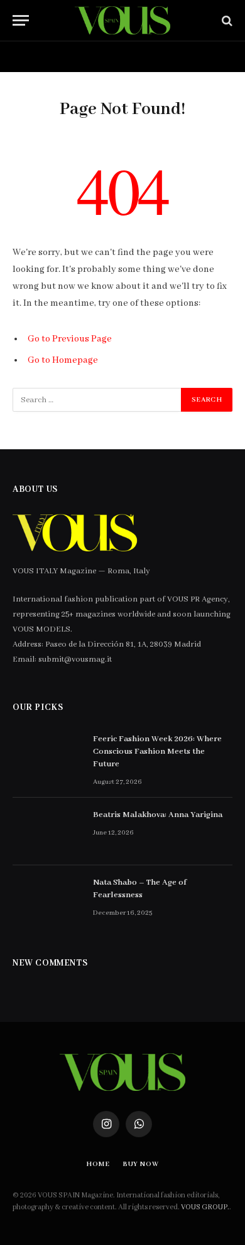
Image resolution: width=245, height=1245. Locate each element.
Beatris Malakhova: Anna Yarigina (157, 815)
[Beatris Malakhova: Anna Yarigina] (47, 831)
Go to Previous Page (70, 339)
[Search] (225, 20)
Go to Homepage (63, 360)
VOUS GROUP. (205, 1207)
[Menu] (21, 20)
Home (32, 56)
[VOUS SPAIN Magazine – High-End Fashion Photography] (122, 20)
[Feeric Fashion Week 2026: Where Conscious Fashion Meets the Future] (47, 755)
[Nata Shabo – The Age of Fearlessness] (47, 899)
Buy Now (99, 56)
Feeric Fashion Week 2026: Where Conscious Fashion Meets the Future (157, 751)
